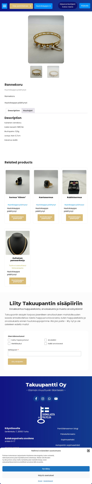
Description (14, 110)
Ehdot (40, 481)
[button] (88, 451)
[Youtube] (56, 399)
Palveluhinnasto (67, 434)
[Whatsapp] (49, 399)
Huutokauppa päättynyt (18, 218)
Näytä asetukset (46, 475)
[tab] (14, 110)
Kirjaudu (84, 5)
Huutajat (28, 110)
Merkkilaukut (17, 343)
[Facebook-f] (36, 399)
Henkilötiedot (48, 481)
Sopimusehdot (68, 439)
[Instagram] (43, 399)
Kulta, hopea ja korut (20, 340)
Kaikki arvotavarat (55, 343)
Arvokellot (52, 340)
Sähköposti (13, 349)
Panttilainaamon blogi (67, 428)
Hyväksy (46, 469)
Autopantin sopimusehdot (67, 445)
